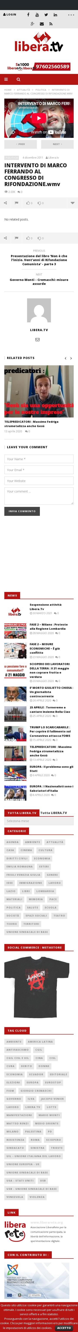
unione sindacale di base (27, 1172)
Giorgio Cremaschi (36, 1090)
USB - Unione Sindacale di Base (31, 1188)
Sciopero (53, 1139)
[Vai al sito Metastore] (36, 987)
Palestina (33, 1131)
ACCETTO (64, 1328)
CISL (52, 1058)
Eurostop (53, 1082)
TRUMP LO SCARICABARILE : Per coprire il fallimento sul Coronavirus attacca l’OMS (50, 731)
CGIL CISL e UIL (17, 1058)
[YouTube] (37, 14)
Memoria (36, 899)
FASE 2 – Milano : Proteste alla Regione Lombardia (49, 626)
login (11, 14)
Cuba (10, 1066)
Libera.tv (53, 157)
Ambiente (32, 842)
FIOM (10, 1090)
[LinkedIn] (55, 14)
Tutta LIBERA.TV (53, 813)
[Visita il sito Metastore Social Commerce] (39, 67)
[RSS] (50, 23)
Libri (26, 891)
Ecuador (36, 1074)
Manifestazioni (19, 1115)
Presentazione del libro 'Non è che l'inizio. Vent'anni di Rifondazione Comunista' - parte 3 (39, 258)
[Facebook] (28, 14)
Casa (10, 850)
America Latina (40, 1041)
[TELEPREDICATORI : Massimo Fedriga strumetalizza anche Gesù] (39, 391)
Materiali (14, 899)
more (72, 202)
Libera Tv (32, 1107)
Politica (41, 89)
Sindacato (15, 1147)
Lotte (51, 1107)
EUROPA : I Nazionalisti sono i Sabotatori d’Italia (51, 788)
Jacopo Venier (52, 1098)
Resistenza (15, 1139)
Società (12, 915)
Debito (26, 1066)
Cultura (45, 850)
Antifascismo (17, 1049)
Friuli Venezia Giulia (23, 874)
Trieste (57, 1147)
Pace (53, 899)
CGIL (38, 1049)
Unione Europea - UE (22, 1164)
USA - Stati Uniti (20, 1180)
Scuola (51, 907)
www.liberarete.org (47, 1222)
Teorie (11, 923)
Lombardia (45, 891)
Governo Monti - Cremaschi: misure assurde (39, 280)
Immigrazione (30, 882)
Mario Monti (49, 1115)
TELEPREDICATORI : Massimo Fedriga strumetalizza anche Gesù (31, 424)
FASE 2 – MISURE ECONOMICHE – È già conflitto (45, 648)
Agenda (12, 842)
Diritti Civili (17, 858)
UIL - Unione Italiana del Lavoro (33, 1156)
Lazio (11, 891)
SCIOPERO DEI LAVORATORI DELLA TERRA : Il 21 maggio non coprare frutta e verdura (50, 670)
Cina (39, 1058)
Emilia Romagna (19, 866)
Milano (12, 1131)
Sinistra (37, 1147)
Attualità (23, 89)
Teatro (59, 915)
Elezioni (13, 1082)
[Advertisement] (36, 556)
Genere (52, 874)
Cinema (26, 850)
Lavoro (55, 882)
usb (43, 1180)
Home (7, 89)
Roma (35, 1139)
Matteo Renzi (17, 1123)
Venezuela (14, 1197)
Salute (32, 907)
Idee (9, 882)
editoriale (58, 1074)
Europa (33, 1082)
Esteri (44, 866)
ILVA (31, 1098)
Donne (44, 1066)
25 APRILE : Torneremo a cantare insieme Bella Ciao (50, 709)
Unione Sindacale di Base (27, 932)
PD (50, 1131)
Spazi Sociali (36, 915)
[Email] (41, 23)
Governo (13, 1098)
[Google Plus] (32, 23)
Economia (42, 858)
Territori (31, 923)
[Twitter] (46, 14)
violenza (37, 1197)
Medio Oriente (46, 1123)
